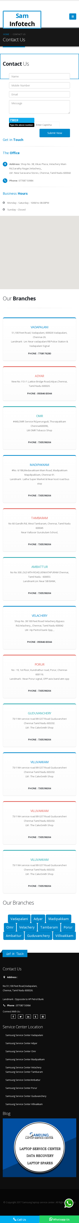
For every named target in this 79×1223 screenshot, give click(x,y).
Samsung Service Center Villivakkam (24, 1104)
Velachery (27, 927)
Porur (68, 927)
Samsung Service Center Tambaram (24, 1071)
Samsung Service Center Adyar (21, 1043)
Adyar (38, 919)
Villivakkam (64, 935)
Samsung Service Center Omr (21, 1051)
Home (6, 34)
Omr (10, 927)
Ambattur (13, 935)
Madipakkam (58, 919)
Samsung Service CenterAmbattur (23, 1079)
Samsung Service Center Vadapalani (24, 1035)
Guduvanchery (38, 935)
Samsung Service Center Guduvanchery (26, 1096)
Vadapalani (19, 919)
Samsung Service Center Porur (21, 1087)
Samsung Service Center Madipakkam (25, 1059)
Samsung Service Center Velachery (23, 1067)
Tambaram (49, 927)
